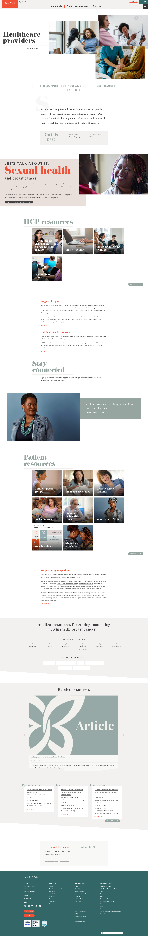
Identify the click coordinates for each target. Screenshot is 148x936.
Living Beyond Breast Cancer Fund (108, 889)
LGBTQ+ (80, 663)
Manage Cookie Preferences (82, 933)
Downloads (62, 336)
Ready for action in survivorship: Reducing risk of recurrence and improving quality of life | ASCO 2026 (106, 810)
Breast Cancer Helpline (105, 886)
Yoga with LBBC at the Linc (69, 805)
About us (51, 886)
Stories (97, 6)
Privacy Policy (51, 933)
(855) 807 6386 (27, 898)
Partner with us (52, 901)
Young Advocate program (106, 914)
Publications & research (96, 134)
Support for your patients (76, 137)
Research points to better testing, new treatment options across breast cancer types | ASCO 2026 (106, 802)
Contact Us (29, 911)
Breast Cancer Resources (106, 899)
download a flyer (64, 345)
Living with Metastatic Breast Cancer (83, 894)
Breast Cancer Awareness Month (108, 901)
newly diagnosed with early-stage (67, 584)
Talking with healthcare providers (51, 861)
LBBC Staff (56, 854)
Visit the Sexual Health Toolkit (19, 202)
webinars (70, 317)
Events (101, 891)
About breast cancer (77, 6)
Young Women (48, 663)
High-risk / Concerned (80, 889)
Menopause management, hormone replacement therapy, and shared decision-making (72, 792)
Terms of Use (60, 933)
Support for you (73, 134)
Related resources (94, 137)
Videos (101, 896)
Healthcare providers (81, 667)
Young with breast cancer (81, 909)
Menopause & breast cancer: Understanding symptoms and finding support (72, 799)
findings (53, 345)
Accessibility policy (53, 904)
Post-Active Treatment (80, 899)
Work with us (52, 891)
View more (29, 809)
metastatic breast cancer (86, 584)
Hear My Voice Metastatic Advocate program (110, 911)
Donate (143, 2)
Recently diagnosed (79, 891)
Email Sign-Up (134, 2)
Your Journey (78, 886)
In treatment (77, 896)
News (101, 906)
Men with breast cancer (95, 663)
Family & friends (65, 667)
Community (56, 6)
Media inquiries (52, 894)
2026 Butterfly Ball (33, 800)
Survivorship (78, 901)
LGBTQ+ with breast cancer (81, 914)
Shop (101, 909)
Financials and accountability (56, 889)
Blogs (101, 904)
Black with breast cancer (65, 663)
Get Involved (52, 896)
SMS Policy (69, 933)
